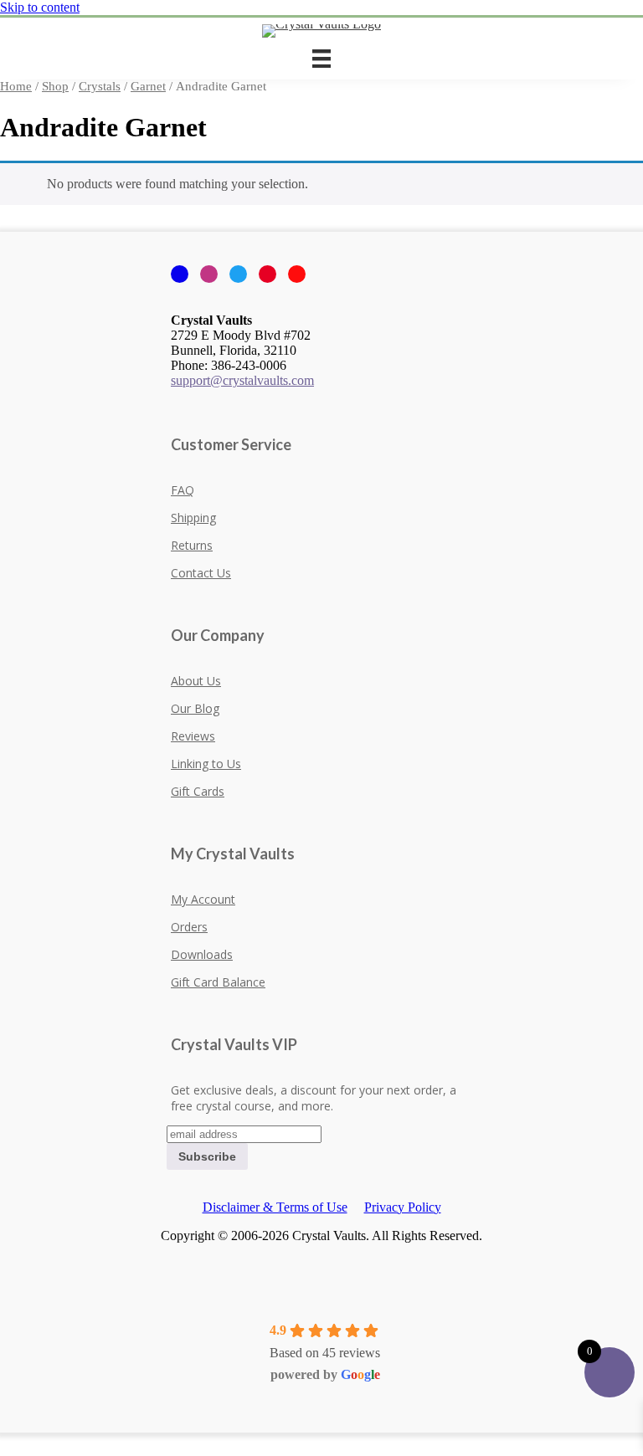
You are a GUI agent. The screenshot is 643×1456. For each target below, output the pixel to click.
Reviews (193, 736)
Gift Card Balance (218, 982)
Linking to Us (206, 764)
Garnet (148, 86)
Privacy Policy (402, 1207)
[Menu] (321, 58)
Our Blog (195, 708)
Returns (192, 545)
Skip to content (40, 7)
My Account (203, 899)
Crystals (100, 86)
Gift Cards (197, 791)
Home (16, 86)
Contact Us (201, 573)
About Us (196, 681)
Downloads (202, 954)
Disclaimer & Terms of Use (275, 1207)
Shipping (193, 517)
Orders (189, 927)
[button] (5, 1440)
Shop (55, 86)
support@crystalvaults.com (242, 380)
